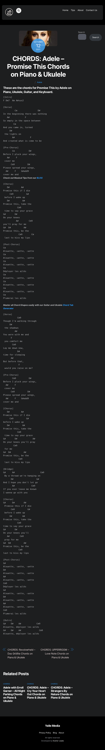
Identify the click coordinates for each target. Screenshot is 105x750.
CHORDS (6, 684)
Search (81, 32)
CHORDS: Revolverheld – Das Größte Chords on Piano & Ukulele (21, 653)
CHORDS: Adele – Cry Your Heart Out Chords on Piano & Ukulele (38, 692)
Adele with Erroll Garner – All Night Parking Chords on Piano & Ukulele (14, 694)
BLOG (40, 178)
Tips (73, 10)
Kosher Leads (58, 741)
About (80, 10)
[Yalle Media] (9, 14)
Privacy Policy (45, 733)
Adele (39, 82)
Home (65, 10)
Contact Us (91, 10)
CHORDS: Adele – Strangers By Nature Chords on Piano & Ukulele (62, 692)
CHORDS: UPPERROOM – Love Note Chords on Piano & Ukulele (55, 653)
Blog (55, 733)
